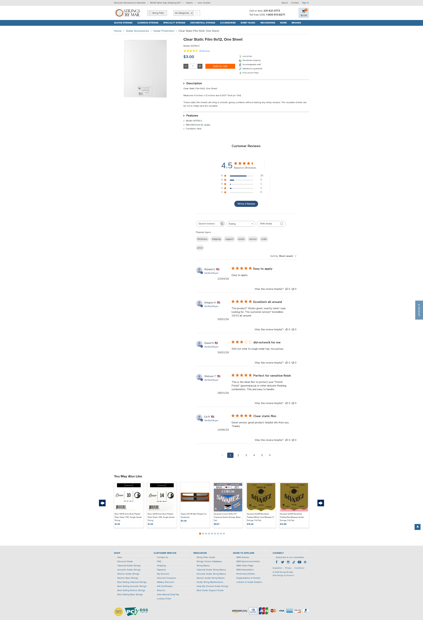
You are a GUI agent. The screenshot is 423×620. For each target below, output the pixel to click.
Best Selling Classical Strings (132, 582)
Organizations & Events (248, 578)
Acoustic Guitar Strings (129, 570)
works (241, 239)
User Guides (204, 3)
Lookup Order (164, 599)
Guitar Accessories (137, 31)
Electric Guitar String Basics (211, 578)
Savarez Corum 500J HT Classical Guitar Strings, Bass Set (227, 517)
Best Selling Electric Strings (131, 590)
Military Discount (165, 582)
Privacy (288, 568)
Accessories (228, 23)
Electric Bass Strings (127, 578)
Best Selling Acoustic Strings (132, 586)
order (264, 239)
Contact (295, 3)
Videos (189, 3)
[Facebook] (276, 562)
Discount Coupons (166, 578)
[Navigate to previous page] (222, 455)
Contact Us (162, 557)
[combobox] (241, 224)
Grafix (207, 125)
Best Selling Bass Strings (130, 594)
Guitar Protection (163, 31)
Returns (161, 590)
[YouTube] (299, 562)
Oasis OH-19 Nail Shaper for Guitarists (194, 515)
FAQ (159, 561)
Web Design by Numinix (283, 576)
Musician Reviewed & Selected (129, 3)
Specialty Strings (174, 23)
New (119, 557)
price (200, 247)
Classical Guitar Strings (129, 565)
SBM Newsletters (245, 570)
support (229, 239)
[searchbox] (207, 223)
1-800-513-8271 (275, 15)
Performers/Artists (245, 574)
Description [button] (194, 83)
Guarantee (277, 568)
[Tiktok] (293, 562)
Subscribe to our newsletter (290, 557)
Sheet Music (248, 23)
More (283, 23)
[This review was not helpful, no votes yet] (293, 289)
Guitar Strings (123, 23)
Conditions (299, 568)
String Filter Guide (206, 557)
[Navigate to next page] (270, 455)
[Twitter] (282, 562)
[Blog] (305, 562)
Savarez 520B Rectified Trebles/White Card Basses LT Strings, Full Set (260, 517)
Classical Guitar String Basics (211, 570)
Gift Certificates (165, 586)
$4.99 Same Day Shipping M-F (165, 3)
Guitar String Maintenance (210, 582)
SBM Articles (242, 557)
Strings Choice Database (209, 561)
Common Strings (147, 23)
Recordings (267, 23)
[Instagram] (288, 562)
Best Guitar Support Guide (210, 590)
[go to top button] (418, 527)
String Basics (203, 565)
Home (118, 31)
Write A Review (246, 203)
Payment (161, 570)
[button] (419, 310)
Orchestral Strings (202, 23)
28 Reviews (204, 51)
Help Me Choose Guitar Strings (212, 586)
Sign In (305, 3)
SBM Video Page (244, 565)
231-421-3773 (272, 11)
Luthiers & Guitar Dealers (249, 582)
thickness (202, 239)
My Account (163, 574)
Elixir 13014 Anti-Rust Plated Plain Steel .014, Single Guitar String (161, 517)
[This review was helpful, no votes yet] (287, 289)
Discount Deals (125, 561)
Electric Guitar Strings (128, 574)
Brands (296, 23)
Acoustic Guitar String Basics (211, 574)
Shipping (161, 565)
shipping (216, 239)
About (285, 3)
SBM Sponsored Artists (248, 561)
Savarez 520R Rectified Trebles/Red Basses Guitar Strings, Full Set (292, 517)
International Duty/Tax (168, 594)
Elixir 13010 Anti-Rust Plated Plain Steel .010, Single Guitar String (128, 517)
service (253, 239)
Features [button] (192, 115)
